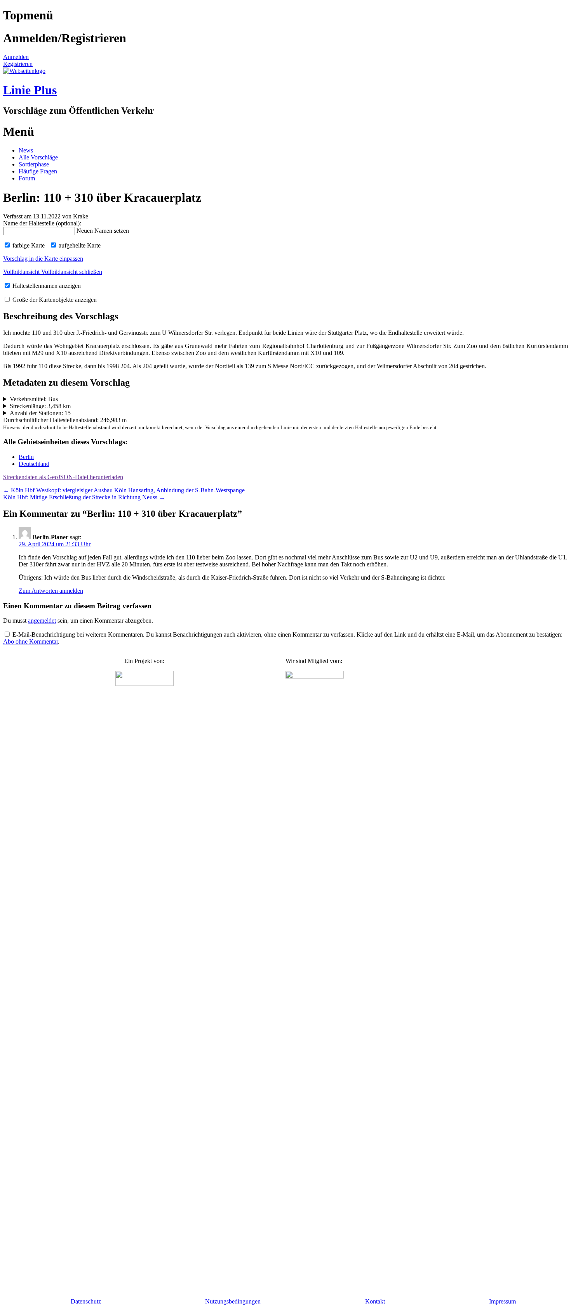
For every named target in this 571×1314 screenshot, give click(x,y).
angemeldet (42, 620)
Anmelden (16, 57)
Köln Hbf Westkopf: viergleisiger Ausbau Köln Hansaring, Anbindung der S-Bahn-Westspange (124, 490)
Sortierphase (34, 164)
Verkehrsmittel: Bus (34, 399)
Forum (27, 178)
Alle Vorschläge (38, 157)
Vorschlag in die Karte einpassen (43, 258)
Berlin (26, 457)
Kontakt (375, 1301)
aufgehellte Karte (79, 245)
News (26, 150)
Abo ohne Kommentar (30, 641)
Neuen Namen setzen (103, 230)
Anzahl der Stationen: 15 (40, 413)
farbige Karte (28, 245)
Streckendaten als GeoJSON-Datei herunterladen (63, 477)
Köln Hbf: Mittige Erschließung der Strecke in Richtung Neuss (84, 497)
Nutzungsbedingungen (233, 1301)
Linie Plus (30, 90)
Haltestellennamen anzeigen (46, 285)
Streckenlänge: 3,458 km (40, 406)
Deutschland (34, 464)
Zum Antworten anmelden (51, 590)
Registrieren (18, 64)
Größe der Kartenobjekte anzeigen (54, 299)
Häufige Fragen (38, 171)
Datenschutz (86, 1301)
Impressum (502, 1301)
